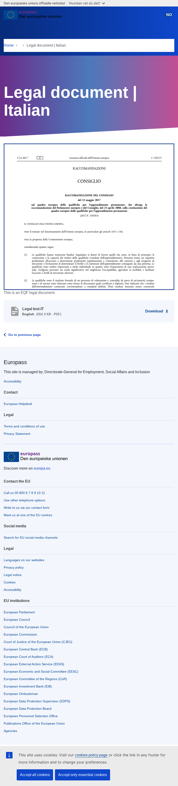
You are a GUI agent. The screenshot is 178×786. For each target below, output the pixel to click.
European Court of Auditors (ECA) (28, 657)
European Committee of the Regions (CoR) (35, 679)
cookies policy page (91, 755)
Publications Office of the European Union (34, 723)
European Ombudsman (21, 694)
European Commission (20, 634)
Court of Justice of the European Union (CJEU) (38, 642)
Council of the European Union (26, 627)
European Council (17, 619)
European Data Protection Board (27, 708)
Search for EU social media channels (31, 537)
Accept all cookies (35, 775)
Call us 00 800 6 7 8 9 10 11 (24, 493)
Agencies (10, 731)
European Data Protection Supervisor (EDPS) (37, 701)
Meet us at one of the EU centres (28, 515)
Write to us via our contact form (27, 507)
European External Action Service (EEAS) (34, 664)
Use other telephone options (24, 500)
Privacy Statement (17, 434)
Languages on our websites (24, 560)
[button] (89, 216)
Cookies (10, 582)
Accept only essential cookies (82, 775)
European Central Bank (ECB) (26, 649)
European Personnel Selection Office (31, 716)
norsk (168, 17)
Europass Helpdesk (18, 404)
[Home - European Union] (33, 16)
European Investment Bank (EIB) (28, 686)
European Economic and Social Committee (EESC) (41, 671)
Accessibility (12, 381)
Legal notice (13, 575)
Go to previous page (24, 335)
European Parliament (19, 612)
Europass (15, 362)
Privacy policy (14, 567)
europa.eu (42, 468)
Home (9, 45)
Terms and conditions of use (24, 426)
